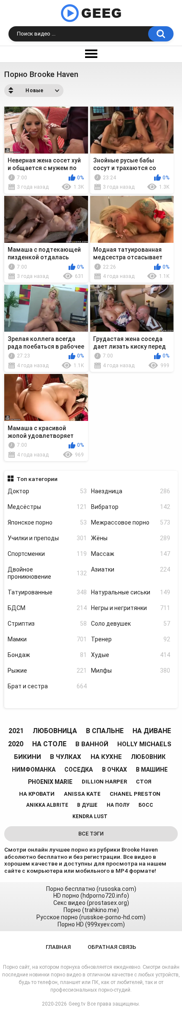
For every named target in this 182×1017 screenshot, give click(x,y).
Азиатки (130, 569)
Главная (58, 947)
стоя (144, 781)
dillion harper (104, 781)
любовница (55, 731)
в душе (87, 805)
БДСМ (47, 608)
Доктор (47, 491)
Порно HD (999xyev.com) (91, 924)
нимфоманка (33, 769)
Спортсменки (47, 553)
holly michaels (144, 744)
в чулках (65, 757)
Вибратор (130, 506)
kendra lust (90, 816)
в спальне (105, 731)
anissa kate (82, 794)
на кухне (106, 757)
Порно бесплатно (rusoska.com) (91, 888)
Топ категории (37, 479)
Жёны (130, 538)
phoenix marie (50, 781)
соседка (78, 769)
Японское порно (47, 522)
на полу (118, 805)
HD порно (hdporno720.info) (91, 895)
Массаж (130, 553)
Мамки (47, 639)
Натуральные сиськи (130, 592)
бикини (27, 757)
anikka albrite (47, 805)
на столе (49, 744)
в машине (152, 769)
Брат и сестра (47, 686)
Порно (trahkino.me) (91, 910)
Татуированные (47, 592)
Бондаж (47, 654)
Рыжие (47, 670)
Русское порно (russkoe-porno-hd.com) (91, 917)
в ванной (91, 744)
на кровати (37, 794)
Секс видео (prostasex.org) (91, 902)
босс (145, 805)
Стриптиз (47, 623)
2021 (16, 731)
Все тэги (91, 833)
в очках (114, 769)
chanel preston (135, 794)
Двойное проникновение (47, 573)
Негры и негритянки (130, 608)
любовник (148, 756)
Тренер (130, 639)
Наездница (130, 491)
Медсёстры (47, 506)
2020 (15, 744)
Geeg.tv (77, 1004)
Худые (130, 654)
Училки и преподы (47, 538)
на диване (151, 731)
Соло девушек (130, 623)
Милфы (130, 670)
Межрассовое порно (130, 522)
